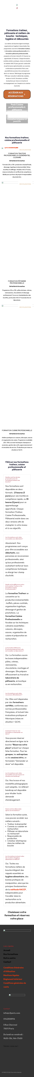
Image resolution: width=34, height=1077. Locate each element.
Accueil (6, 950)
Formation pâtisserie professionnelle (17, 282)
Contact (7, 962)
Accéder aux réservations (15, 94)
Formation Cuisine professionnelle (17, 430)
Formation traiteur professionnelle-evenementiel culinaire (17, 155)
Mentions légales (11, 975)
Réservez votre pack (17, 128)
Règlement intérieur (12, 979)
